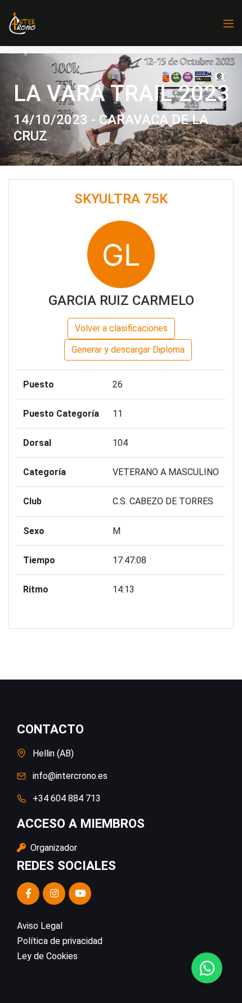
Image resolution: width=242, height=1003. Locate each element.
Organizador (52, 847)
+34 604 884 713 (67, 798)
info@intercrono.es (70, 776)
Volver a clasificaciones (121, 328)
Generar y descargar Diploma (128, 349)
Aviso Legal (39, 925)
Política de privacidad (59, 941)
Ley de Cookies (47, 956)
